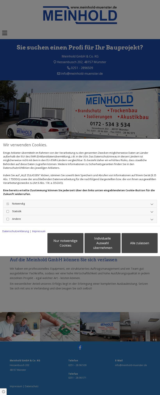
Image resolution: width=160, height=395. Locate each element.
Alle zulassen (139, 243)
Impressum (38, 231)
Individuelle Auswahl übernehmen (102, 243)
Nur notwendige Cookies (65, 243)
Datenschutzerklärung (15, 231)
